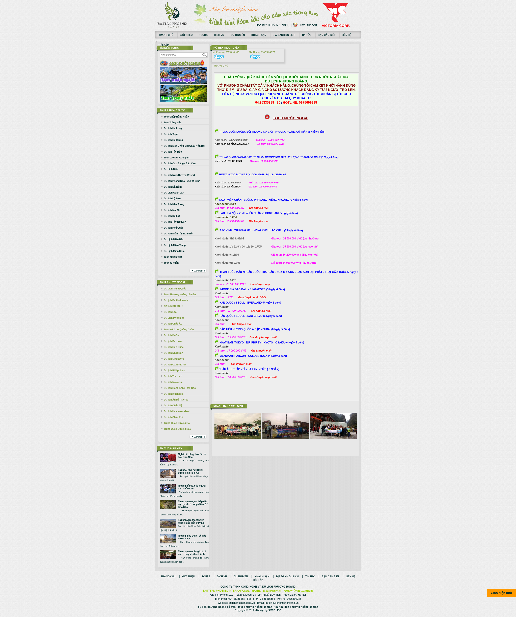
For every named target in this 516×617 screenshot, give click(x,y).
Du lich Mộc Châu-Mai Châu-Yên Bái (184, 146)
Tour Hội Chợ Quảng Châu (179, 329)
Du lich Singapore (174, 358)
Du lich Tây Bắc (173, 151)
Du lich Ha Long (173, 128)
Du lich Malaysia (173, 382)
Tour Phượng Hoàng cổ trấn (180, 294)
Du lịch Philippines (174, 370)
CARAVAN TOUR (173, 306)
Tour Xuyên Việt (173, 257)
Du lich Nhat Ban (173, 353)
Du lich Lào (170, 312)
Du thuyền (238, 35)
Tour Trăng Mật (172, 122)
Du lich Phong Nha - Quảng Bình (182, 181)
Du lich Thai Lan (173, 376)
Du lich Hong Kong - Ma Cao (180, 388)
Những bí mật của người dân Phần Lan (192, 487)
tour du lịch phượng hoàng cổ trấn (296, 606)
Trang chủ (166, 35)
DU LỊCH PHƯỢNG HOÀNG (279, 586)
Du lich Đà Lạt (172, 216)
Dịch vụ (219, 35)
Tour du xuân (171, 262)
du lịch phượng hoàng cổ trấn (217, 606)
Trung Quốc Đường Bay (177, 429)
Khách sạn (258, 35)
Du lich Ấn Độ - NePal (176, 399)
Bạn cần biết (326, 35)
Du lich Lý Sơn (172, 198)
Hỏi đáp (164, 45)
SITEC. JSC (274, 610)
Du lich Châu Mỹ (173, 405)
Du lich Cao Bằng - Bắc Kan (180, 163)
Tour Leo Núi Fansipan (176, 157)
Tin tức (306, 35)
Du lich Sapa (171, 134)
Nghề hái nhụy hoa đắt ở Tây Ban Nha (192, 456)
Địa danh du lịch (284, 35)
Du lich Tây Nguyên (175, 222)
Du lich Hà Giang (173, 140)
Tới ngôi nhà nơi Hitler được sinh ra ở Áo (190, 471)
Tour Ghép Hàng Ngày (176, 116)
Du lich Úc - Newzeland (177, 411)
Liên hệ (346, 35)
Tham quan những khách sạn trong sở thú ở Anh (192, 553)
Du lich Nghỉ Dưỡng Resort (179, 175)
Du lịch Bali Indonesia (176, 300)
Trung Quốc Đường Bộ (177, 423)
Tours (203, 35)
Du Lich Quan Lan (174, 192)
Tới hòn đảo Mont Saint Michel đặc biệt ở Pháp (191, 521)
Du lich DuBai (171, 335)
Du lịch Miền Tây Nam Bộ (178, 233)
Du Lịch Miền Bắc (174, 239)
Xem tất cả (199, 270)
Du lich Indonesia (173, 393)
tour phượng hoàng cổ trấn (255, 606)
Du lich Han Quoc (174, 347)
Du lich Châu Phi (173, 417)
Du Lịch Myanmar (174, 317)
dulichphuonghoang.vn (242, 602)
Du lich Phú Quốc (173, 227)
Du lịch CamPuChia (175, 364)
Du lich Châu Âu (173, 323)
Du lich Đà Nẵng (173, 186)
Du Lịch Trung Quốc (175, 288)
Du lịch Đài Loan (173, 341)
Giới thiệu (186, 35)
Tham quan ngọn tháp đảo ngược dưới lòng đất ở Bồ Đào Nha (193, 504)
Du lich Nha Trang (174, 204)
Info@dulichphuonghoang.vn (282, 602)
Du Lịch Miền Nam (174, 251)
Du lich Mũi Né (172, 210)
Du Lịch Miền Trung (175, 245)
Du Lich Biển (171, 169)
